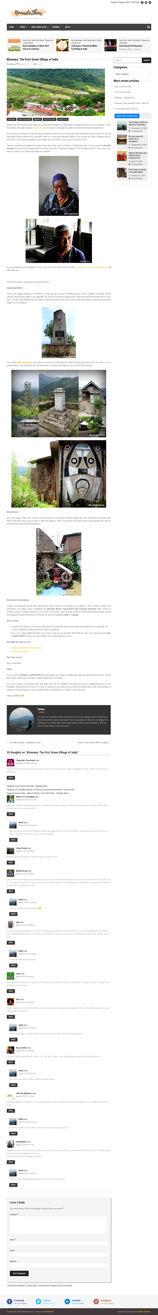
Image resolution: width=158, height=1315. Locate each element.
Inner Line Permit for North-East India (26, 648)
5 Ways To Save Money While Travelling (92, 742)
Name (13, 1240)
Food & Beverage (28, 40)
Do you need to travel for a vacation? (136, 138)
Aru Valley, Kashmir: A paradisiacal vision (25, 742)
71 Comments (136, 131)
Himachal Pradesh (125, 40)
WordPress (49, 1311)
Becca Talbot (21, 1048)
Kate (18, 999)
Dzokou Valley (38, 128)
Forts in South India (123, 92)
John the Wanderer (24, 1093)
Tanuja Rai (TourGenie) (25, 760)
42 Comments (136, 178)
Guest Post (74, 40)
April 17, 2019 (136, 161)
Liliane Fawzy (21, 848)
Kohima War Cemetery (20, 651)
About (67, 27)
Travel (22, 27)
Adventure (11, 119)
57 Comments (136, 164)
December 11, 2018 (139, 128)
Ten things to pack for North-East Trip (92, 267)
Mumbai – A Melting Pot (125, 98)
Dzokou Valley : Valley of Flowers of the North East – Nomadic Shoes (42, 793)
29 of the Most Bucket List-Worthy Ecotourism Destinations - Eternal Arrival (44, 789)
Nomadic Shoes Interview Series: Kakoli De (132, 103)
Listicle (51, 40)
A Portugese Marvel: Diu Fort (127, 109)
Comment (14, 1214)
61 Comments (136, 148)
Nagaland (37, 119)
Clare (18, 974)
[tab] (127, 116)
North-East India (49, 119)
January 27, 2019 (138, 175)
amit (18, 922)
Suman (89, 49)
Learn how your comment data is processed (55, 1285)
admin (20, 822)
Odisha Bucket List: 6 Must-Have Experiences (138, 155)
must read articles (127, 116)
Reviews (56, 27)
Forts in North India (123, 86)
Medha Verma (21, 871)
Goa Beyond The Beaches (82, 46)
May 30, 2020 (78, 49)
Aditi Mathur (21, 1142)
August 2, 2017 (25, 64)
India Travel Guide (39, 27)
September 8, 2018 (139, 145)
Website (13, 1261)
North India (128, 43)
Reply (11, 778)
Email (12, 1250)
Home (11, 27)
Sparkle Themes (144, 1311)
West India (75, 43)
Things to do (28, 43)
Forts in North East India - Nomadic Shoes (31, 786)
